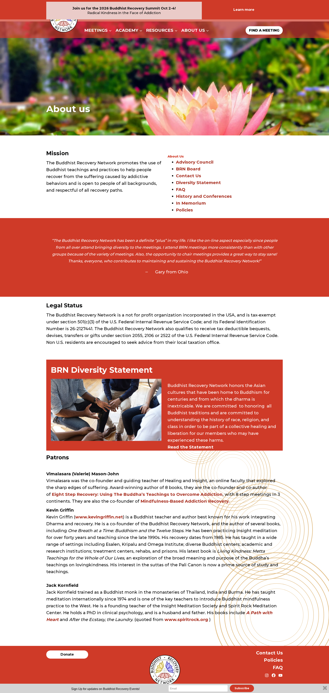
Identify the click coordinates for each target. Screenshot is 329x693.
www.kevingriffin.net (99, 517)
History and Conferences (204, 196)
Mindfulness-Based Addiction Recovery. (185, 501)
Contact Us (188, 175)
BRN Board (188, 169)
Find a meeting (264, 30)
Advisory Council (194, 162)
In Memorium (191, 203)
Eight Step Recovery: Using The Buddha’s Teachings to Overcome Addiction (137, 494)
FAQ (180, 189)
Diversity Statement (198, 182)
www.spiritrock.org (186, 619)
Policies (184, 210)
